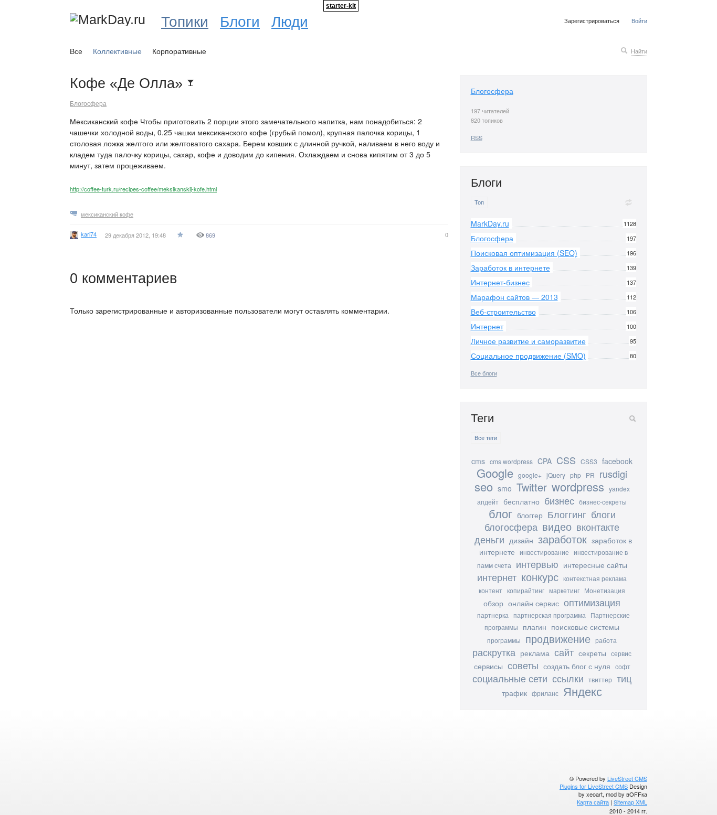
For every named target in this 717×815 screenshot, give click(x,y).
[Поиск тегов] (632, 418)
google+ (530, 474)
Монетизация (604, 590)
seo (484, 486)
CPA (544, 461)
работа (606, 640)
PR (590, 474)
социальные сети (509, 678)
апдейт (488, 501)
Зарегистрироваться (591, 20)
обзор (493, 603)
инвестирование (544, 552)
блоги (603, 514)
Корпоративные (179, 51)
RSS (476, 137)
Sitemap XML (630, 802)
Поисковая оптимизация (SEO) (524, 253)
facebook (617, 461)
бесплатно (521, 501)
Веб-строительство (503, 311)
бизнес (559, 500)
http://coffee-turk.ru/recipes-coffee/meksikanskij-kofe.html (143, 189)
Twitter (531, 487)
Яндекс (582, 691)
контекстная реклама (595, 578)
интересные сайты (595, 565)
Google (495, 473)
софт (622, 666)
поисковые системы (585, 626)
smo (505, 488)
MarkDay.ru (490, 223)
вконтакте (597, 526)
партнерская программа (549, 614)
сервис (621, 653)
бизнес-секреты (603, 501)
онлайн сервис (533, 603)
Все (76, 51)
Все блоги (484, 373)
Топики (184, 20)
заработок (562, 538)
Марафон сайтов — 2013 (514, 297)
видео (557, 526)
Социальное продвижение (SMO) (528, 355)
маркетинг (564, 590)
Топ (479, 202)
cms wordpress (511, 461)
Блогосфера (88, 103)
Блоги (240, 20)
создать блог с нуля (576, 666)
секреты (592, 653)
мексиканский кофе (107, 214)
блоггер (530, 515)
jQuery (555, 474)
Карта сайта (593, 802)
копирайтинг (525, 590)
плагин (534, 626)
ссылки (568, 678)
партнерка (493, 614)
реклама (535, 653)
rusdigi (613, 473)
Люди (289, 20)
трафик (514, 693)
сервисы (488, 666)
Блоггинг (566, 514)
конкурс (539, 576)
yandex (619, 488)
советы (523, 665)
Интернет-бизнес (500, 282)
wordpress (578, 486)
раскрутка (493, 652)
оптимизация (592, 602)
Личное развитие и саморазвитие (528, 341)
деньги (489, 539)
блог (500, 513)
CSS (566, 460)
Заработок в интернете (510, 267)
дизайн (521, 540)
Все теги (486, 437)
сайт (564, 652)
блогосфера (510, 526)
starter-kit (341, 5)
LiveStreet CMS (627, 778)
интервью (537, 564)
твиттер (600, 679)
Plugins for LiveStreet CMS (594, 786)
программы (504, 640)
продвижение (558, 638)
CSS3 (589, 461)
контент (490, 590)
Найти (639, 51)
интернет (496, 577)
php (575, 474)
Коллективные (117, 51)
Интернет (487, 326)
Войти (639, 20)
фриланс (545, 693)
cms (478, 461)
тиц (624, 678)
